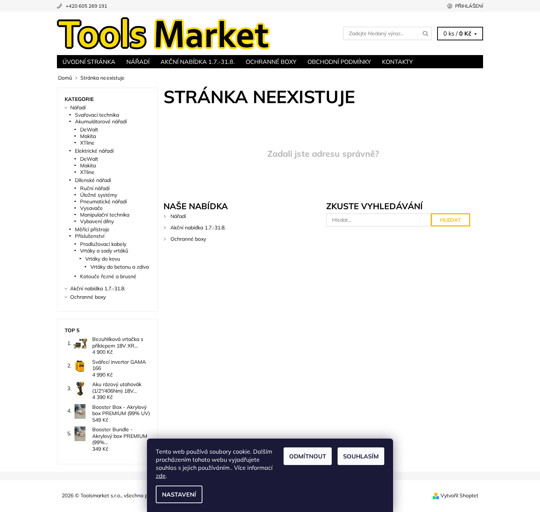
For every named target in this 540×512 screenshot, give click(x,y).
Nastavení (179, 494)
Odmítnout (307, 456)
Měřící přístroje (92, 229)
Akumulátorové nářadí (101, 121)
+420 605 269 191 (86, 6)
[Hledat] (426, 33)
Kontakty (397, 61)
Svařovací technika (97, 115)
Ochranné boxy (271, 61)
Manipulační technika (104, 214)
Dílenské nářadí (93, 180)
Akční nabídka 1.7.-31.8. (198, 61)
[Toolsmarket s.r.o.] (163, 32)
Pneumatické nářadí (103, 201)
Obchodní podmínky (339, 61)
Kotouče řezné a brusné (108, 276)
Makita (88, 136)
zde (161, 475)
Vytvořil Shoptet (459, 495)
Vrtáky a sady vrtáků (104, 250)
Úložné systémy (98, 195)
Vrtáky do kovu (102, 258)
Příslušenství (89, 236)
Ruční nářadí (94, 188)
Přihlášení (469, 6)
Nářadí (138, 61)
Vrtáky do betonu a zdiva (119, 267)
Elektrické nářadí (94, 151)
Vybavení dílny (97, 221)
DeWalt (89, 129)
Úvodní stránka (88, 61)
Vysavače (91, 208)
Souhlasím (361, 456)
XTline (87, 142)
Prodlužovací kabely (103, 244)
